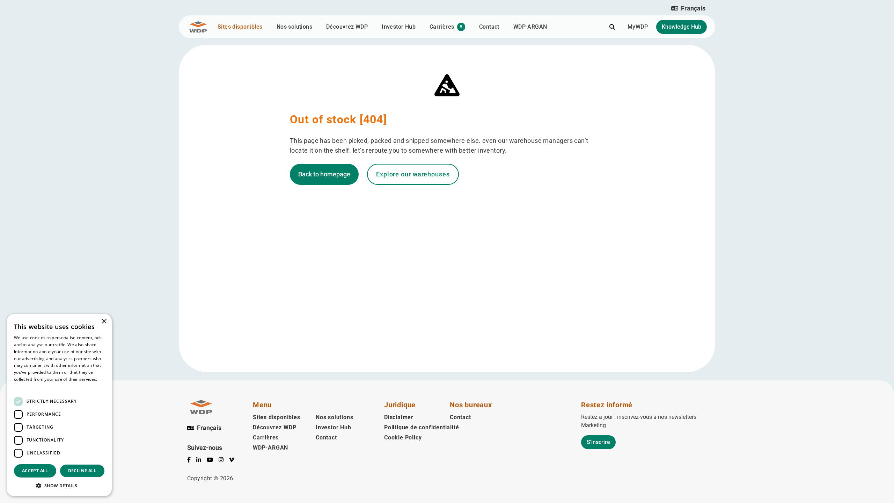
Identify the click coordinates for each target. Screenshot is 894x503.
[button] (688, 8)
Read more (25, 386)
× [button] (104, 321)
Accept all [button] (35, 471)
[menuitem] (191, 461)
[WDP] (198, 26)
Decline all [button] (82, 471)
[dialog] (59, 405)
